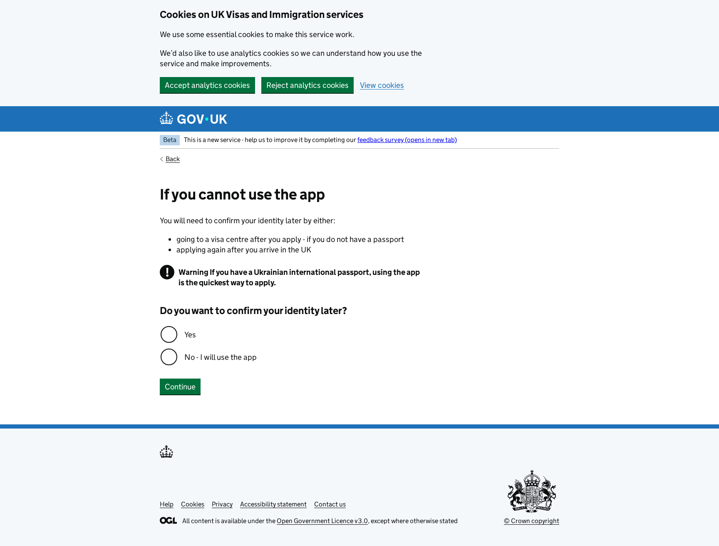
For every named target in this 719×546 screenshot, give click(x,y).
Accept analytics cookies (207, 85)
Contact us (330, 504)
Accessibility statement (273, 504)
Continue (180, 386)
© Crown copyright (531, 521)
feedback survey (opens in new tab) (407, 140)
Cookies (192, 504)
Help (167, 504)
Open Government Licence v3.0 (322, 521)
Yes (190, 334)
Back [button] (173, 159)
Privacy (222, 504)
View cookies (382, 85)
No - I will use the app (220, 357)
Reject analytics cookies (307, 85)
